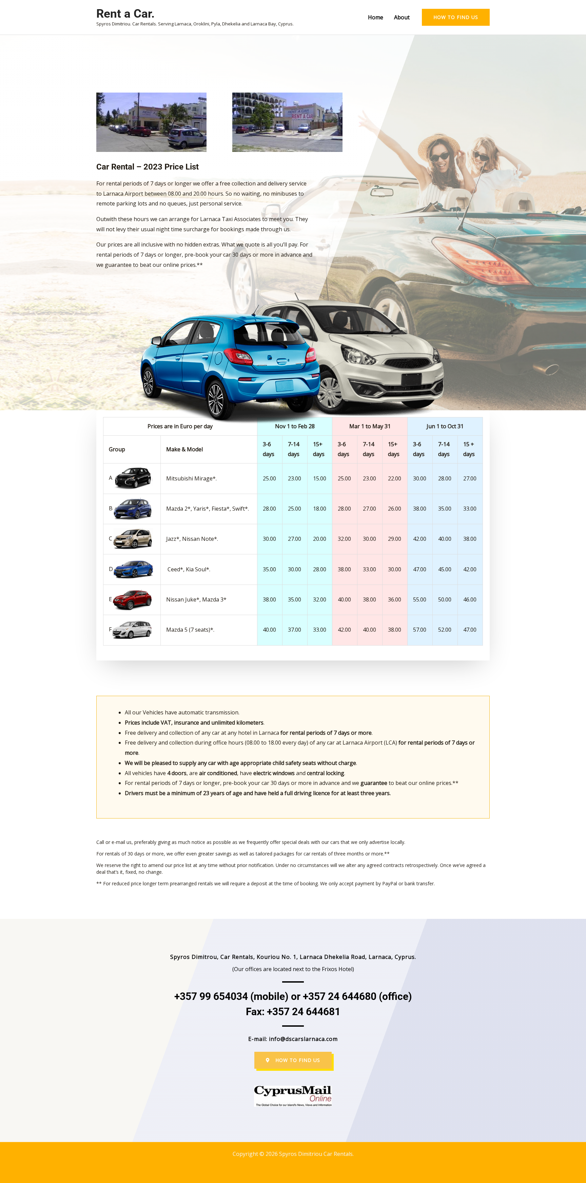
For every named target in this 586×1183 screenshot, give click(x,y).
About (402, 17)
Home (375, 17)
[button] (456, 17)
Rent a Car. (125, 14)
